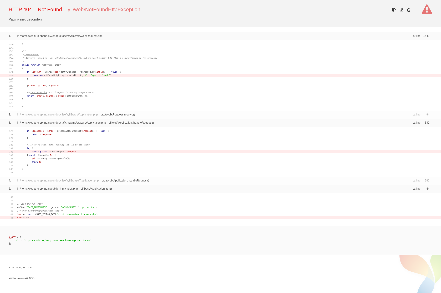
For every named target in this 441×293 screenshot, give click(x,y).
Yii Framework (17, 278)
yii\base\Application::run (95, 188)
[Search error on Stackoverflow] (401, 10)
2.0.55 (30, 278)
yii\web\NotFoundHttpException (104, 9)
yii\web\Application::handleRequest (130, 122)
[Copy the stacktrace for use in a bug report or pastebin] (394, 10)
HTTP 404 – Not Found (35, 9)
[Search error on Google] (409, 10)
